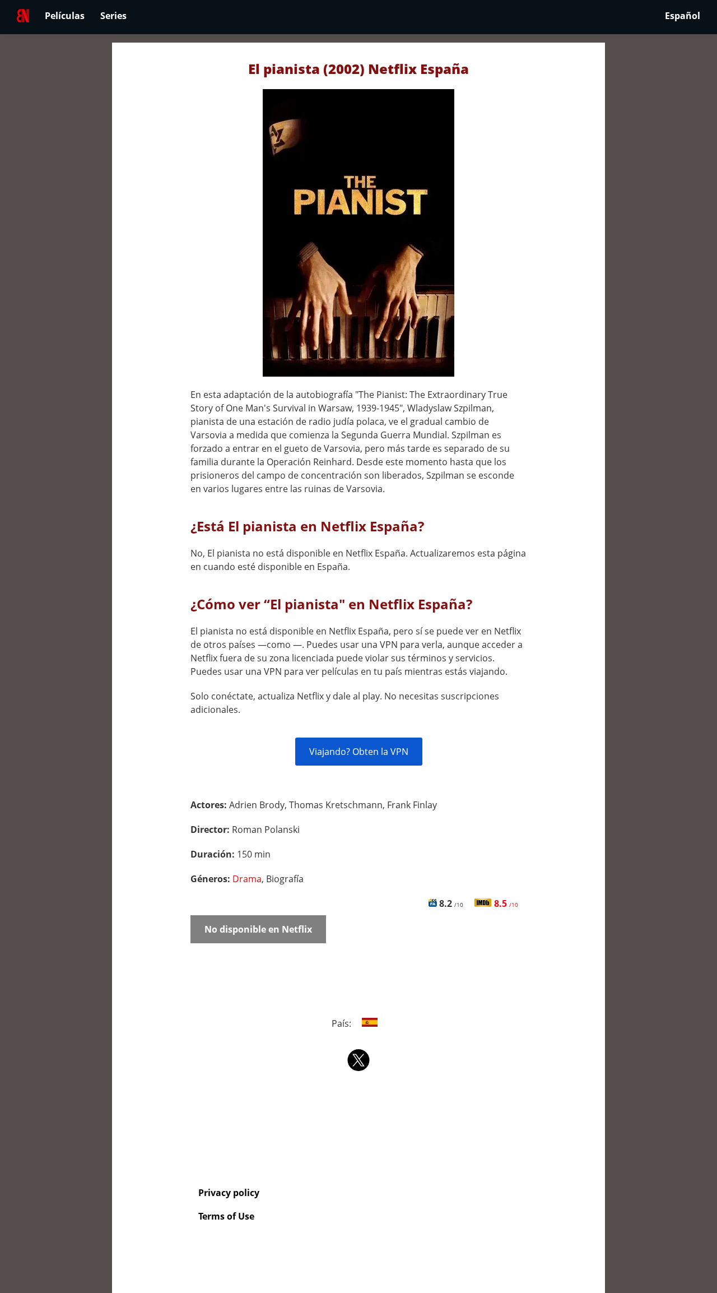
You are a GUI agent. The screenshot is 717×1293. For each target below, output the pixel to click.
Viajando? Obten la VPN (358, 751)
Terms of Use (226, 1216)
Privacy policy (228, 1193)
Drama (247, 879)
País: (342, 1023)
